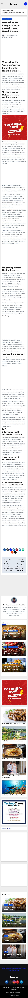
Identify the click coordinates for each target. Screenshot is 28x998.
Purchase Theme (14, 995)
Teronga (13, 4)
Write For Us (16, 970)
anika (7, 636)
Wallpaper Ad (18, 992)
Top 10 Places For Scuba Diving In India (13, 795)
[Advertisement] (14, 50)
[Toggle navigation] (2, 4)
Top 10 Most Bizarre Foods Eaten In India (13, 723)
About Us (8, 968)
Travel (10, 920)
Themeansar (14, 989)
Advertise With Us (17, 968)
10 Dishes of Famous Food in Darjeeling (13, 758)
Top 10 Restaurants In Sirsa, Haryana (12, 740)
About (12, 992)
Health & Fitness (7, 19)
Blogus (22, 987)
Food (5, 630)
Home (3, 968)
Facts (6, 904)
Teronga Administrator (12, 35)
